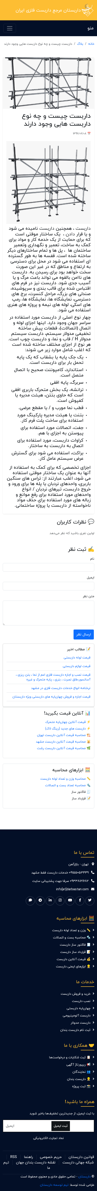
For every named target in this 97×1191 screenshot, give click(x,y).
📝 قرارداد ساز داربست (75, 952)
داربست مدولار (80, 1023)
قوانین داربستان (81, 1157)
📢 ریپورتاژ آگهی (78, 1065)
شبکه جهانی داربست (78, 1162)
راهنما (28, 1157)
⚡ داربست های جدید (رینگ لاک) (67, 729)
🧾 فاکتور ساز (80, 792)
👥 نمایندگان (81, 1072)
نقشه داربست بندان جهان (35, 1162)
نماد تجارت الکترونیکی (48, 1138)
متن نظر (88, 596)
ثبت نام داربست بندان (75, 1030)
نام (92, 559)
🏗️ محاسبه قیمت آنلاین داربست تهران (63, 735)
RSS (13, 1157)
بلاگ (80, 44)
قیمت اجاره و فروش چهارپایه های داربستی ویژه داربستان (51, 697)
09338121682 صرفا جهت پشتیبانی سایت (60, 881)
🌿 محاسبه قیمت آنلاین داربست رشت (63, 748)
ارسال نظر (83, 634)
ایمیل (90, 577)
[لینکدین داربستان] (50, 900)
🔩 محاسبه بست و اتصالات (71, 937)
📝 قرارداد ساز (81, 798)
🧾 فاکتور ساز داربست (75, 945)
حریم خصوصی (51, 1157)
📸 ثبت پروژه (81, 1086)
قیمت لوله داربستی (77, 658)
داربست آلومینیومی (76, 1015)
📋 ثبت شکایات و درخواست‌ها (69, 1057)
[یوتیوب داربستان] (69, 900)
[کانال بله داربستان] (30, 900)
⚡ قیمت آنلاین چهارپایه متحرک (67, 722)
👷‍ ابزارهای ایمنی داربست (73, 966)
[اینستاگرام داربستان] (60, 900)
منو (91, 28)
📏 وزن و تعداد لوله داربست (71, 930)
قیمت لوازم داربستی (76, 666)
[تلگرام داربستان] (40, 900)
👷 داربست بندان (78, 1079)
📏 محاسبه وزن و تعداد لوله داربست (65, 779)
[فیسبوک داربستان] (79, 900)
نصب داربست (81, 1001)
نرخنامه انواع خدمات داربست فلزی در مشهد (60, 688)
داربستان (84, 1176)
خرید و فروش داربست (75, 994)
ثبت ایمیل (61, 1126)
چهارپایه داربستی (78, 1008)
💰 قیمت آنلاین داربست (73, 959)
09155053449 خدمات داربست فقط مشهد (60, 873)
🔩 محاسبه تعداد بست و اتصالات (67, 785)
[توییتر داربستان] (89, 900)
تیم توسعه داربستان (54, 1185)
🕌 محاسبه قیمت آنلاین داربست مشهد (63, 742)
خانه (91, 44)
